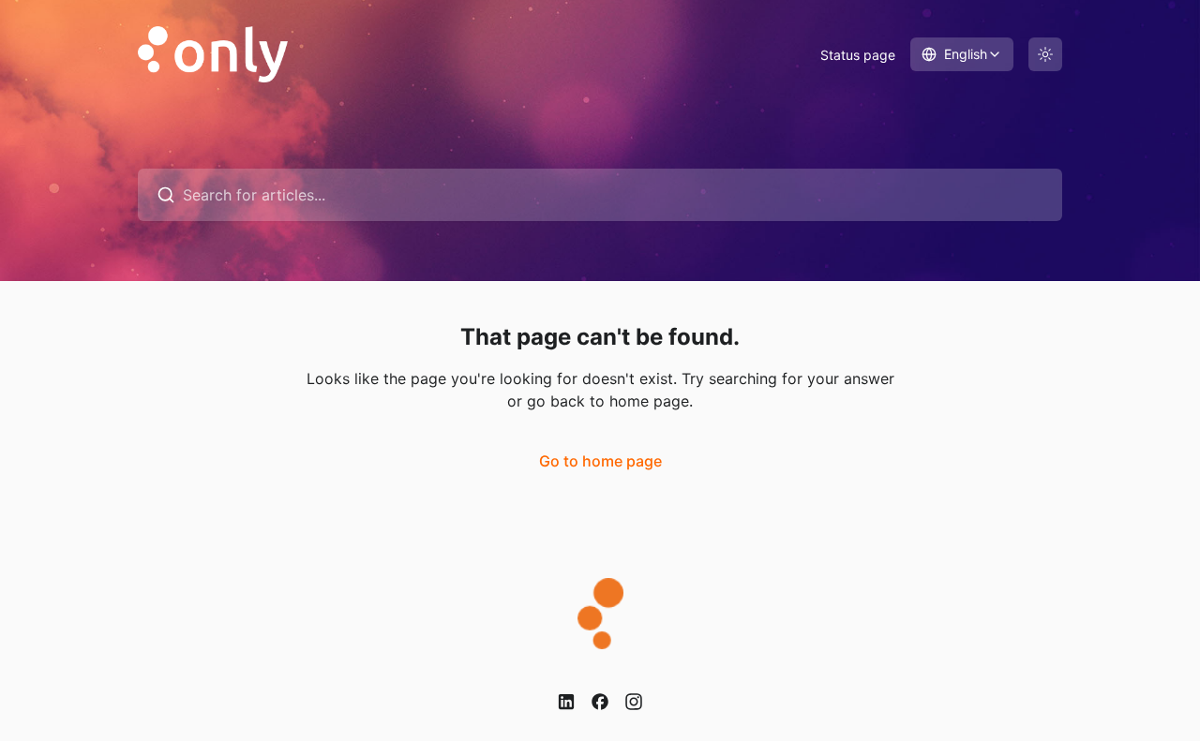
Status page (857, 55)
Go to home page (600, 461)
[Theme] (1045, 54)
